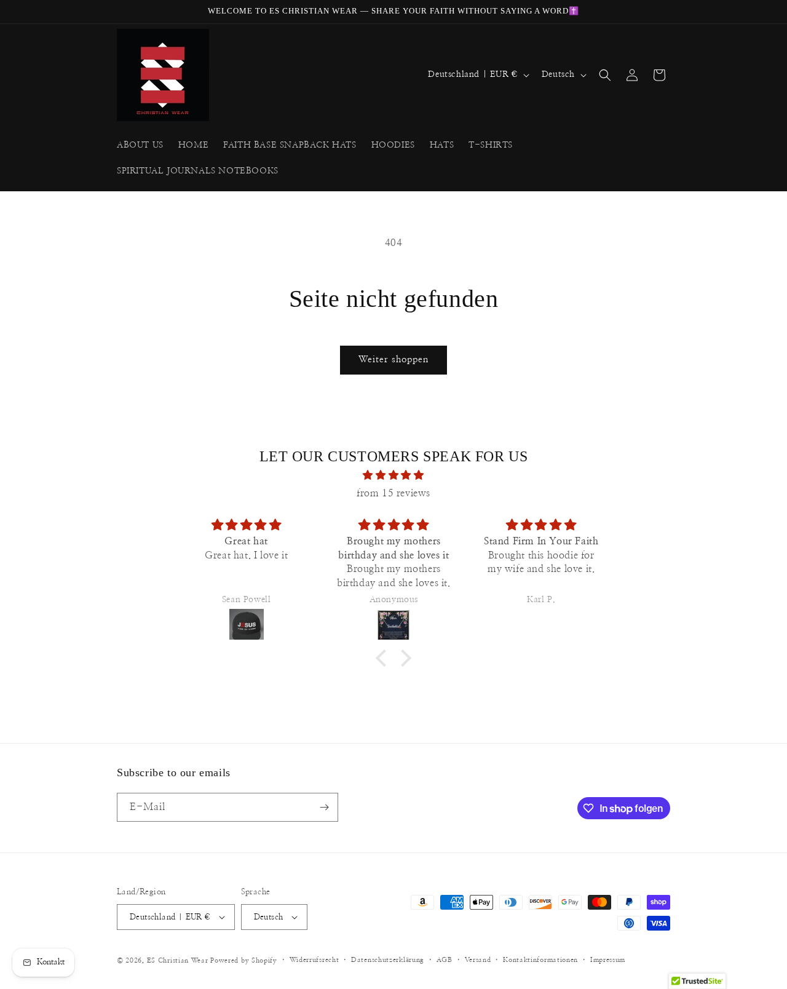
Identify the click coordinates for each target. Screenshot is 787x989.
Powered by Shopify (243, 960)
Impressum (607, 959)
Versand (478, 959)
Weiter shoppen (393, 359)
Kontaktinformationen (540, 959)
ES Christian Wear (177, 960)
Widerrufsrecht (314, 959)
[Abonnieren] (324, 807)
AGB (445, 959)
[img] (393, 475)
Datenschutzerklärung (387, 959)
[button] (605, 75)
